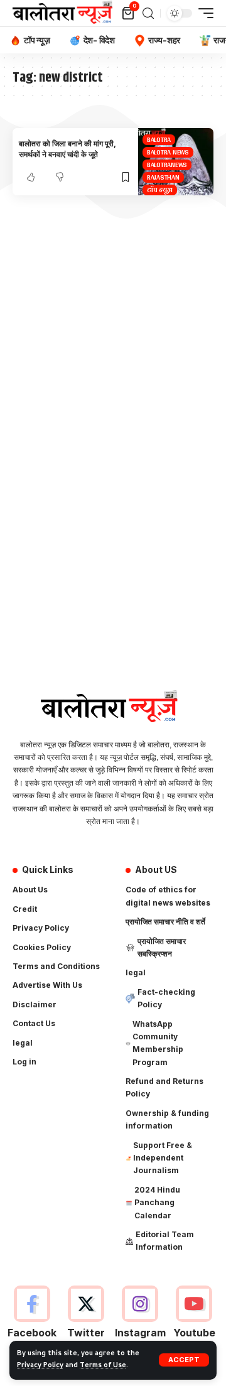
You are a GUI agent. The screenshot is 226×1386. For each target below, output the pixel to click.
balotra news (168, 152)
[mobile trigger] (202, 13)
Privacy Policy (40, 1366)
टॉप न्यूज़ (160, 190)
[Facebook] (31, 1319)
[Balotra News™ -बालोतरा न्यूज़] (65, 13)
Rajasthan (163, 177)
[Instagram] (140, 1319)
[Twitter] (85, 1319)
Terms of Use (103, 1366)
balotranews (167, 165)
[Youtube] (194, 1319)
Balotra (159, 139)
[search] (148, 13)
